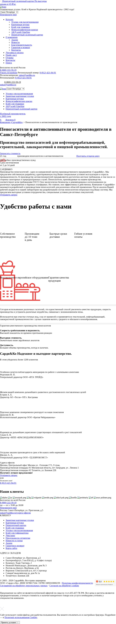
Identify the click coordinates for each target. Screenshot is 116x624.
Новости (15, 42)
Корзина (10, 120)
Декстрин (10, 535)
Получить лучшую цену (88, 156)
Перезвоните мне (8, 508)
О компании (12, 37)
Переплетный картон (16, 525)
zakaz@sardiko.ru (27, 75)
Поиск (9, 63)
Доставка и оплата (14, 52)
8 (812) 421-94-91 (48, 72)
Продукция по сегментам (18, 538)
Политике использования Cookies (21, 617)
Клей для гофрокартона (17, 533)
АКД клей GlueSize (20, 32)
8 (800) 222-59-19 (8, 70)
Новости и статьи (14, 540)
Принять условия (8, 622)
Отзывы (9, 57)
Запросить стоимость (10, 153)
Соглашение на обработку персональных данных (24, 585)
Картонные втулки (20, 24)
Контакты (16, 50)
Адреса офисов (23, 513)
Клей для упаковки (20, 27)
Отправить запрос (8, 195)
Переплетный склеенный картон (27, 35)
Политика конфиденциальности (77, 583)
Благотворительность (21, 45)
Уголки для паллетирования (24, 22)
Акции (14, 40)
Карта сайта (11, 548)
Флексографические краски (24, 29)
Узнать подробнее (8, 72)
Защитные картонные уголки (20, 96)
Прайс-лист (11, 55)
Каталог (9, 19)
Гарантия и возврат (20, 47)
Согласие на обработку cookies (64, 585)
